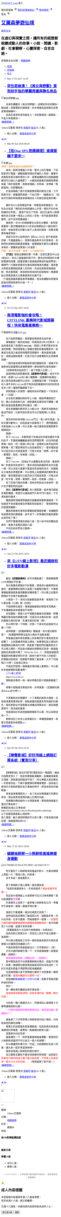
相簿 (9, 66)
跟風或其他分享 (28, 133)
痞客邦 (26, 128)
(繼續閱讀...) (7, 122)
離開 (17, 1212)
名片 (9, 73)
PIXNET (13, 1174)
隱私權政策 (52, 1174)
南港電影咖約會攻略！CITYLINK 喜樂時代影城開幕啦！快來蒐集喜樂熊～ (30, 320)
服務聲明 (32, 1177)
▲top (4, 139)
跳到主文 (6, 31)
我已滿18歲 (7, 1212)
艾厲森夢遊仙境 (17, 22)
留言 (33, 128)
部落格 (10, 70)
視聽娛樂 (25, 60)
